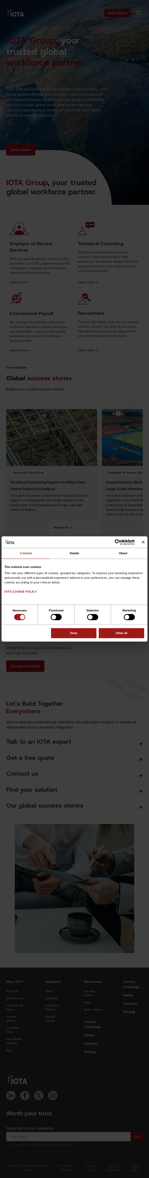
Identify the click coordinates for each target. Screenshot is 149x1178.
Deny (73, 633)
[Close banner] (143, 542)
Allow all (121, 633)
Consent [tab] (26, 553)
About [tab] (123, 553)
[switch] (56, 617)
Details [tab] (74, 553)
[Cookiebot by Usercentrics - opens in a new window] (118, 542)
